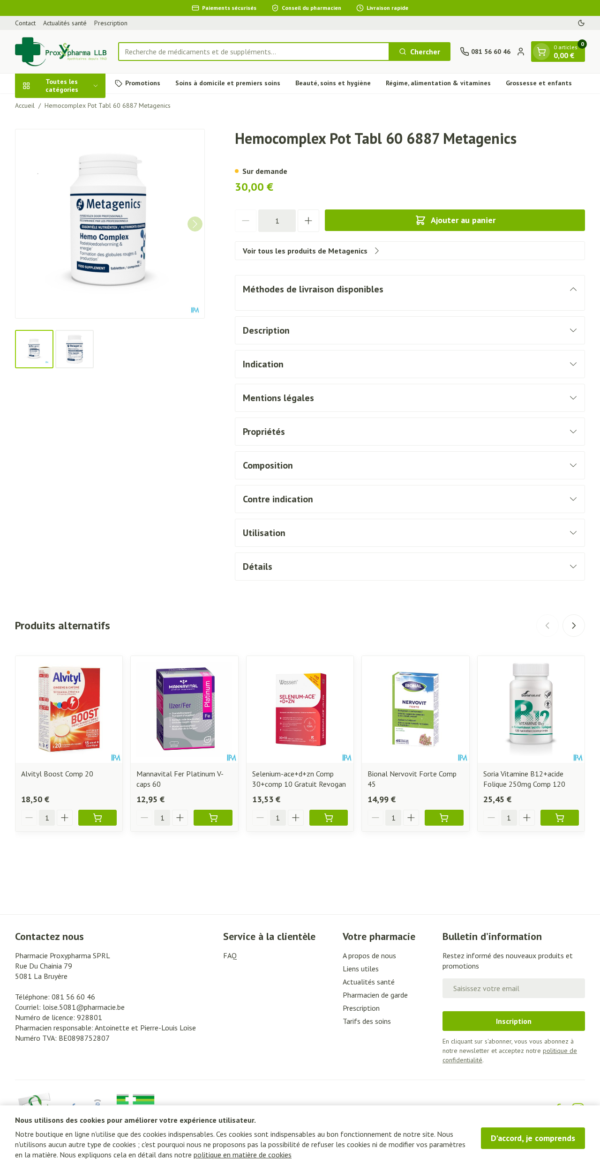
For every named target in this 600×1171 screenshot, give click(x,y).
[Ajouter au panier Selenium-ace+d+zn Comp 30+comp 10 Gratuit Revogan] (328, 818)
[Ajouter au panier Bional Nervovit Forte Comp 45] (444, 818)
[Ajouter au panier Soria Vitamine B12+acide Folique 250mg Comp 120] (559, 818)
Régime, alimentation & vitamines (438, 83)
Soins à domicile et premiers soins (227, 83)
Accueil (25, 105)
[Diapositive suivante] (573, 625)
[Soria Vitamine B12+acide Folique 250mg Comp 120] (531, 709)
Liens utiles (361, 968)
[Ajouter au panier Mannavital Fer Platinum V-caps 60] (213, 818)
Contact (25, 23)
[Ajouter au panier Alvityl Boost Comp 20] (97, 818)
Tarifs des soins (367, 1021)
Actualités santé (65, 23)
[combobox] (254, 51)
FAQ (230, 955)
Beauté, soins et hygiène (333, 83)
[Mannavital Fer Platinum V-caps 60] (184, 709)
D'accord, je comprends (533, 1138)
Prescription (111, 23)
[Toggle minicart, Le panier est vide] (541, 51)
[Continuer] (195, 223)
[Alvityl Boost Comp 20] (68, 709)
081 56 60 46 (73, 996)
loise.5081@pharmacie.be (84, 1007)
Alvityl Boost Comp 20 (57, 773)
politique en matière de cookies (243, 1154)
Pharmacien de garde (375, 994)
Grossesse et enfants (539, 83)
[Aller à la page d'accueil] (62, 51)
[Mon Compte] (520, 51)
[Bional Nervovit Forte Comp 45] (415, 709)
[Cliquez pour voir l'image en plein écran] (109, 223)
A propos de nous (369, 955)
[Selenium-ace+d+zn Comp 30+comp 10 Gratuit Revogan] (300, 709)
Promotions (142, 83)
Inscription (514, 1021)
